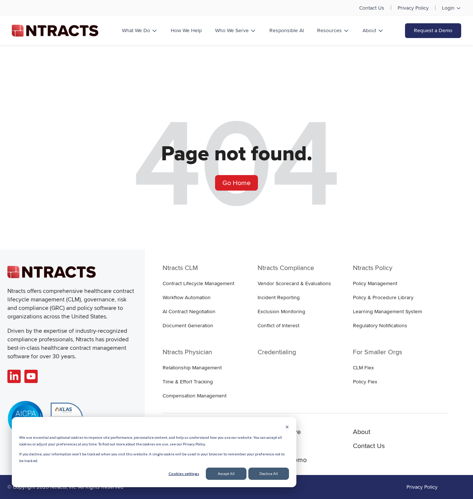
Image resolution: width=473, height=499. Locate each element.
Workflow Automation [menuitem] (187, 297)
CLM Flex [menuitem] (363, 368)
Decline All (268, 473)
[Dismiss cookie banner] (287, 427)
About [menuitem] (361, 432)
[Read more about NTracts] (14, 376)
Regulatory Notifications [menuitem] (380, 325)
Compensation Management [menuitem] (195, 396)
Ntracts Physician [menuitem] (187, 352)
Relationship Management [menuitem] (192, 368)
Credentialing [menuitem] (277, 352)
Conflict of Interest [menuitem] (278, 325)
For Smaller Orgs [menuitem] (377, 352)
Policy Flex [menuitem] (365, 382)
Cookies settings (184, 473)
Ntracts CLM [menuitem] (180, 268)
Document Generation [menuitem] (188, 325)
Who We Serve (232, 30)
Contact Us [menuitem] (369, 446)
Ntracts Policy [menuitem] (372, 268)
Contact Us (371, 8)
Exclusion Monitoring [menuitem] (281, 311)
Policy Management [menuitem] (375, 283)
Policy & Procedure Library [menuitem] (383, 297)
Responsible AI (286, 30)
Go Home (236, 183)
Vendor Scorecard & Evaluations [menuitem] (294, 283)
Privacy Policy (413, 8)
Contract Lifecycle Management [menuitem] (198, 283)
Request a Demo (433, 30)
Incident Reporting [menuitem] (279, 297)
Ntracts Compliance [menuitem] (286, 268)
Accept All (226, 473)
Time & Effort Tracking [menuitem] (188, 382)
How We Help (186, 30)
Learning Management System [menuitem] (387, 311)
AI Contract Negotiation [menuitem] (189, 311)
